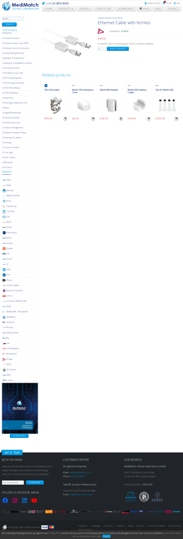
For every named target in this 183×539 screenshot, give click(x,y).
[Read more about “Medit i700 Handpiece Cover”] (93, 118)
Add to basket (118, 48)
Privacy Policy (55, 533)
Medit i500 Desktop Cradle (137, 91)
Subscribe (34, 482)
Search (9, 24)
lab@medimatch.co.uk (80, 472)
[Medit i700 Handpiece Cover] (84, 105)
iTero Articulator (51, 90)
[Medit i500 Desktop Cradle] (139, 105)
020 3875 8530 (77, 476)
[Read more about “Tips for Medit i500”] (176, 118)
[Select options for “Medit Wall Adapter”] (121, 118)
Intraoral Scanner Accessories (110, 18)
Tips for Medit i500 (164, 90)
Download (19, 435)
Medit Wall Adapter (109, 90)
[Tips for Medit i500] (167, 105)
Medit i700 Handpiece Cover (83, 91)
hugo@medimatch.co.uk (80, 494)
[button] (65, 118)
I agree (106, 536)
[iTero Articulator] (56, 105)
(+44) (57, 3)
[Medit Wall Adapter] (111, 105)
